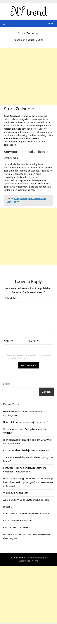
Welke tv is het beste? (15, 492)
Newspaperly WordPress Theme (33, 559)
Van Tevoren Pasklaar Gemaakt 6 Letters (26, 513)
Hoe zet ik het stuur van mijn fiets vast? (25, 422)
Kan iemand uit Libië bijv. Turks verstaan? (26, 450)
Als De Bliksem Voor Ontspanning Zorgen (26, 499)
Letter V (7, 506)
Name (8, 341)
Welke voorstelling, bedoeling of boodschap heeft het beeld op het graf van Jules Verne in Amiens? (28, 482)
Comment (11, 298)
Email (33, 341)
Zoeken (7, 384)
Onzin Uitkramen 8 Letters (17, 520)
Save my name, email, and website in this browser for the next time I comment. (29, 356)
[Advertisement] (28, 76)
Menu (51, 23)
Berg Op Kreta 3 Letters (16, 527)
